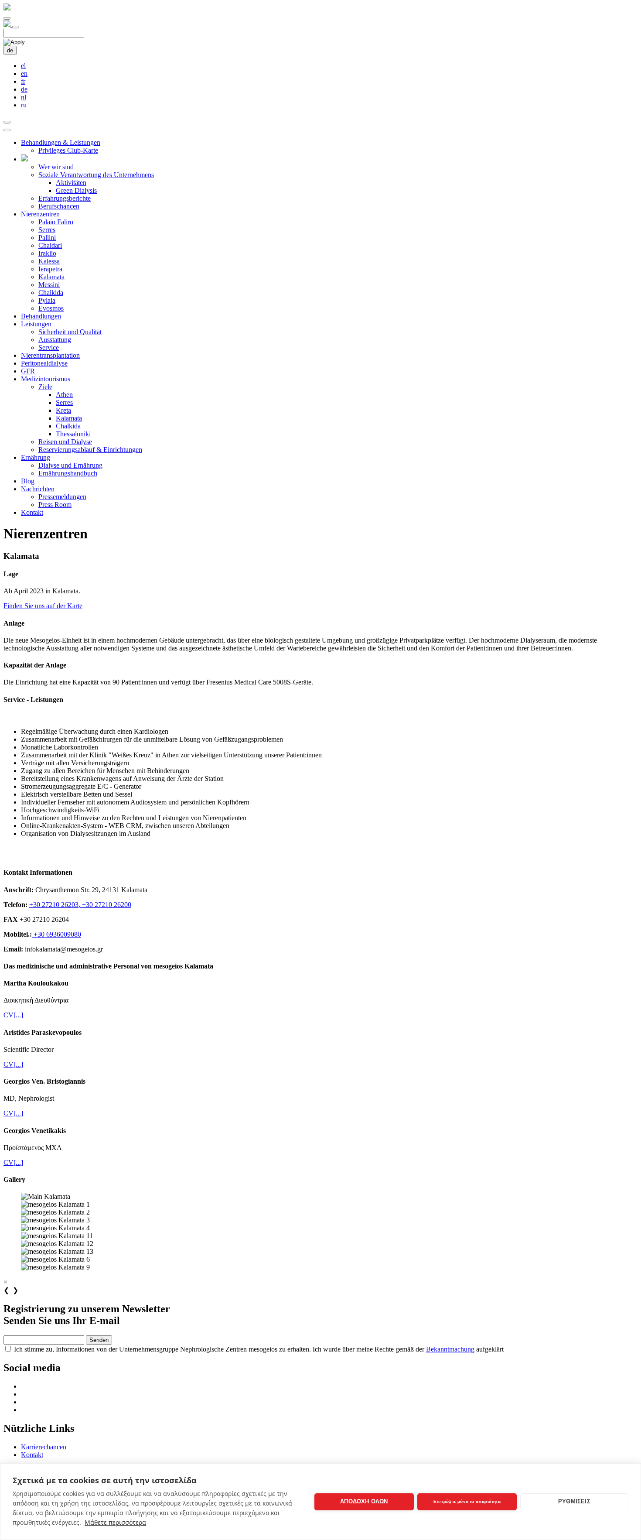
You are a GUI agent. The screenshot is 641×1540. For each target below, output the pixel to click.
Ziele (45, 386)
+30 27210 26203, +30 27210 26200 (80, 904)
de (10, 50)
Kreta (63, 410)
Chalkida (50, 292)
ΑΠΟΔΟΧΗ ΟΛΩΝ (364, 1501)
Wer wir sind (56, 167)
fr (23, 81)
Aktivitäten (71, 182)
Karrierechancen (43, 1447)
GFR (28, 371)
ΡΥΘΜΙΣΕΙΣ (574, 1501)
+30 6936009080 (56, 934)
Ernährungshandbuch (67, 473)
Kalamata (51, 277)
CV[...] (13, 1015)
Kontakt (32, 512)
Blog (27, 481)
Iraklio (47, 253)
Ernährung (35, 457)
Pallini (47, 237)
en (24, 73)
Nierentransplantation (50, 355)
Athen (64, 394)
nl (23, 97)
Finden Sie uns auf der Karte (42, 605)
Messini (49, 284)
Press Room (55, 504)
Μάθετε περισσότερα (115, 1522)
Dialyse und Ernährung (70, 465)
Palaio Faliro (55, 222)
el (23, 65)
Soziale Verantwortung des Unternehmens (96, 174)
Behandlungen (41, 316)
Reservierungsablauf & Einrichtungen (90, 449)
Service (48, 347)
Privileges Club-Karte (68, 150)
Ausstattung (54, 339)
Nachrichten (38, 489)
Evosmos (51, 308)
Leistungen (36, 324)
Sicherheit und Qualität (70, 331)
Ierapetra (50, 269)
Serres (46, 229)
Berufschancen (58, 206)
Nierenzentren (40, 214)
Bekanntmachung (450, 1349)
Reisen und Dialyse (65, 441)
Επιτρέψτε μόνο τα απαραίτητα (467, 1501)
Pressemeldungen (62, 496)
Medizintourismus (45, 379)
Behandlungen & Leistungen (60, 142)
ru (24, 105)
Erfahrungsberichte (64, 198)
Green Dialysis (76, 190)
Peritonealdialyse (44, 363)
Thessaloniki (73, 434)
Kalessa (49, 261)
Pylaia (46, 300)
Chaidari (50, 245)
